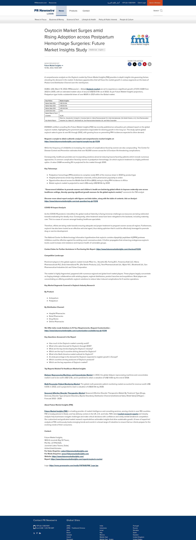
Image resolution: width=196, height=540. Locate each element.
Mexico (102, 535)
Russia (135, 528)
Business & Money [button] (56, 19)
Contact (86, 10)
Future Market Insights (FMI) (56, 411)
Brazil (68, 532)
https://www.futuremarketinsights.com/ (68, 456)
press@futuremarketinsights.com (75, 453)
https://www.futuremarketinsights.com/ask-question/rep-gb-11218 (71, 201)
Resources (52, 3)
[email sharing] (150, 64)
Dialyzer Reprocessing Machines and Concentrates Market (68, 375)
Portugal (136, 526)
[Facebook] (37, 533)
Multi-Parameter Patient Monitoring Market (62, 384)
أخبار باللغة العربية (114, 3)
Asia (68, 530)
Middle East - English (96, 50)
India (101, 526)
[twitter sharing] (135, 64)
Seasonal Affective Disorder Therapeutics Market (64, 393)
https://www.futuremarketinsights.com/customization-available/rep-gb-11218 (75, 330)
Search (156, 10)
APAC (68, 526)
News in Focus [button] (40, 19)
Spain (135, 532)
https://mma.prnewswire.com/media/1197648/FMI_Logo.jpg (73, 465)
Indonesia (103, 528)
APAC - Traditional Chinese (76, 528)
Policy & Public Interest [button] (108, 19)
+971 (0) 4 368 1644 (42, 526)
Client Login (142, 3)
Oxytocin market (93, 89)
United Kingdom (138, 537)
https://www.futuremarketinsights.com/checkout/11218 (118, 249)
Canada (69, 535)
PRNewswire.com (40, 3)
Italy (101, 532)
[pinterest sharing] (145, 64)
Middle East (104, 537)
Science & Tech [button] (73, 19)
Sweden (136, 535)
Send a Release (154, 3)
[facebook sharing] (130, 64)
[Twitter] (34, 533)
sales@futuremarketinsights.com (74, 451)
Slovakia (136, 530)
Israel (101, 530)
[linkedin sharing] (140, 64)
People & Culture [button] (126, 19)
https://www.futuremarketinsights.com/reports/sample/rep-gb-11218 (72, 141)
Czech (69, 537)
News (61, 10)
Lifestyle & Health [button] (89, 19)
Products (73, 10)
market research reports (128, 414)
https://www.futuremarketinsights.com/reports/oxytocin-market (76, 459)
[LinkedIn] (39, 533)
